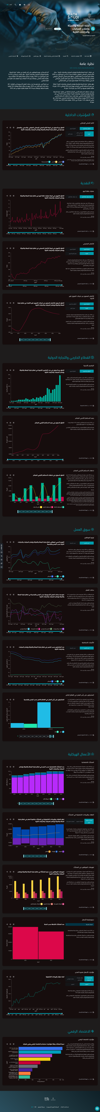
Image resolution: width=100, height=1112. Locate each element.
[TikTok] (1, 563)
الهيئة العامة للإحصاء (83, 164)
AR (7, 4)
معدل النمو (70, 134)
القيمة (89, 134)
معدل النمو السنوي (73, 253)
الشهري (86, 984)
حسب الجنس (86, 543)
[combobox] (79, 924)
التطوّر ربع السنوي (86, 128)
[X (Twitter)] (1, 556)
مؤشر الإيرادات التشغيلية (89, 979)
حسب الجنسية (72, 543)
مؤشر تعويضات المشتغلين (80, 979)
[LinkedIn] (1, 552)
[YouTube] (1, 567)
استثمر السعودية (83, 405)
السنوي (72, 984)
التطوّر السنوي (73, 128)
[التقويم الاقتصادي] (19, 4)
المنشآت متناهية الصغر (89, 821)
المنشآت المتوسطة (70, 821)
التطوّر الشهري (87, 249)
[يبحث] (15, 4)
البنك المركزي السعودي (82, 231)
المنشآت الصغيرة (79, 821)
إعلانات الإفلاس (70, 979)
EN (11, 4)
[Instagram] (1, 559)
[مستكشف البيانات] (24, 4)
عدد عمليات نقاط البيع (72, 196)
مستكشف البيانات (65, 1107)
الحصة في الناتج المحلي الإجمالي (79, 134)
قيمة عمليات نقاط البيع (86, 196)
